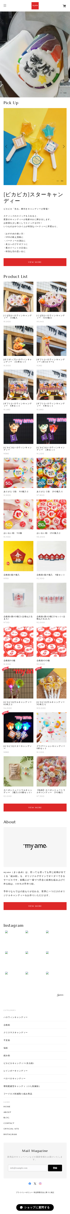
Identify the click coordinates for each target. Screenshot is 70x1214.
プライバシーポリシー (24, 1192)
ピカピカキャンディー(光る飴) (19, 1063)
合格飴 (7, 1025)
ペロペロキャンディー (15, 1078)
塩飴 (6, 1048)
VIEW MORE (35, 262)
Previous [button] (7, 146)
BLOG (7, 1117)
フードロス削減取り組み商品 (18, 1093)
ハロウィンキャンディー (16, 1017)
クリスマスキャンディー (16, 1032)
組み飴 (7, 1055)
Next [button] (63, 146)
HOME (7, 1106)
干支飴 (7, 1040)
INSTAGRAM (10, 1134)
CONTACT (9, 1123)
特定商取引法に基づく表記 (44, 1192)
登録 (55, 1168)
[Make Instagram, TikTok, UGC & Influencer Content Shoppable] (60, 995)
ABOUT (7, 1112)
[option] (35, 54)
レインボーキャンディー (16, 1070)
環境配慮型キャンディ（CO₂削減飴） (22, 1086)
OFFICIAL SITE (11, 1129)
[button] (14, 940)
